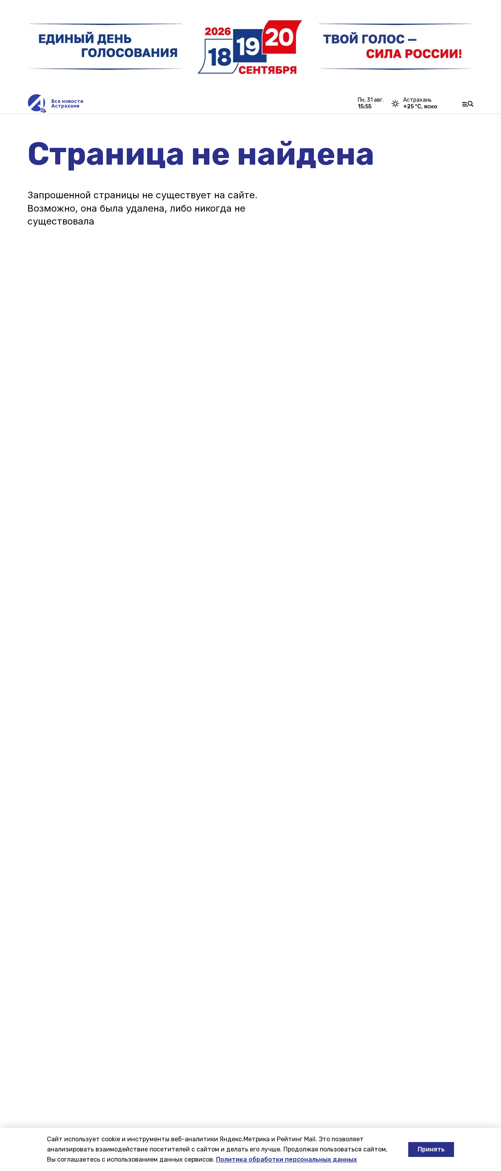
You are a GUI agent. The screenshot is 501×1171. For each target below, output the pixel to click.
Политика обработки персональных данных (286, 1159)
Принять (431, 1149)
